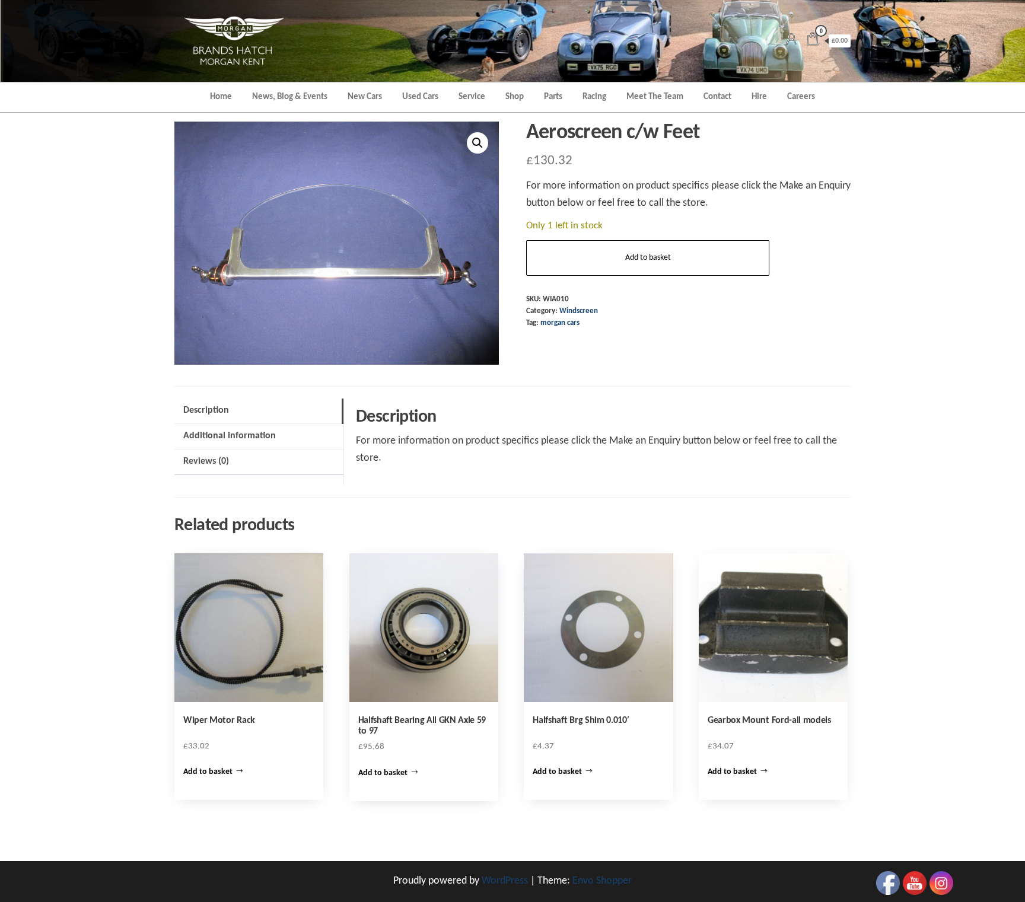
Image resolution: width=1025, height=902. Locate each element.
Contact (717, 97)
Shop (514, 97)
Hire (759, 97)
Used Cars (420, 97)
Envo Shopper (602, 881)
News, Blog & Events (289, 97)
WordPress (505, 881)
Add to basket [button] (208, 771)
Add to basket (648, 257)
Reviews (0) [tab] (206, 461)
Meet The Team (654, 97)
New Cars (365, 97)
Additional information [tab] (229, 436)
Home (221, 97)
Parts (553, 97)
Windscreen (578, 311)
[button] (477, 143)
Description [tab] (206, 410)
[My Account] (791, 41)
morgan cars (560, 323)
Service (472, 97)
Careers (801, 97)
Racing (594, 97)
